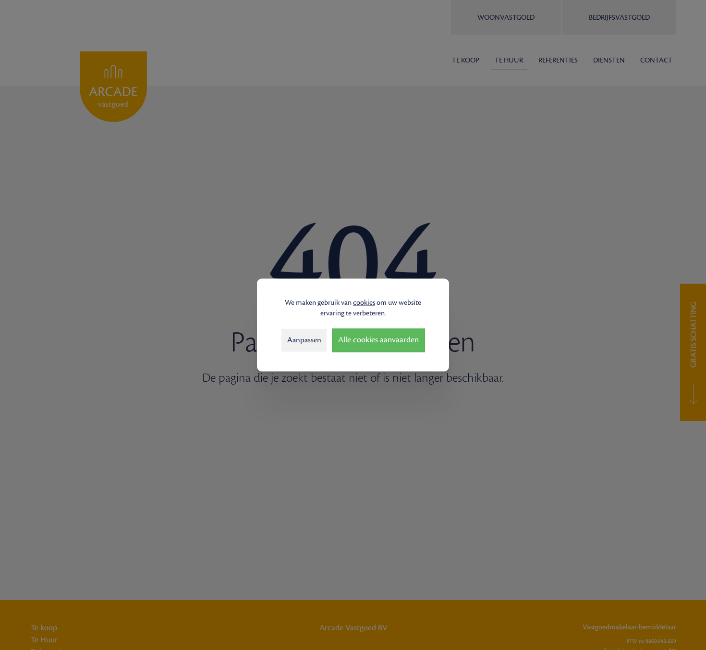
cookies (364, 302)
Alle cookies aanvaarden (378, 340)
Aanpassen (304, 340)
